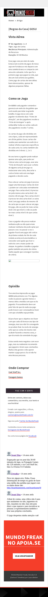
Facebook (32, 436)
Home (11, 20)
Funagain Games (16, 377)
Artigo (20, 20)
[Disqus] (24, 484)
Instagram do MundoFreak (19, 430)
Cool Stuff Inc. (15, 372)
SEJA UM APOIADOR (24, 556)
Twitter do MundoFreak (29, 421)
